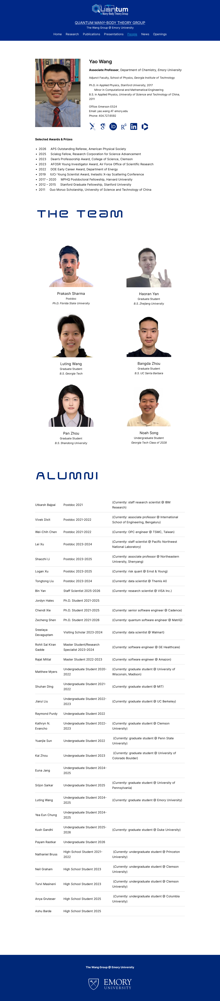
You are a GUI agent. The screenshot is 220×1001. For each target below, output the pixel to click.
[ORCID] (113, 126)
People (132, 34)
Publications (91, 34)
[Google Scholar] (103, 126)
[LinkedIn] (133, 126)
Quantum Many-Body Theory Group (110, 23)
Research (72, 34)
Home (57, 34)
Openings (160, 34)
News (145, 34)
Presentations (113, 34)
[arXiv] (92, 126)
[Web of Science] (145, 126)
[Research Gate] (124, 126)
